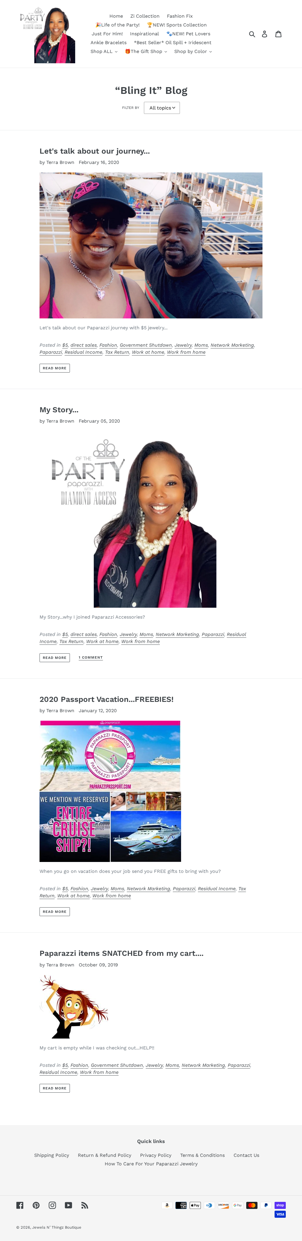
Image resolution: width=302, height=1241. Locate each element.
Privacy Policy (155, 1155)
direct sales (83, 345)
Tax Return (117, 352)
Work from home (186, 352)
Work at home (148, 352)
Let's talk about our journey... (95, 151)
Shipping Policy (51, 1155)
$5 (65, 345)
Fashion (108, 345)
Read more (55, 368)
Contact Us (246, 1155)
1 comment (91, 657)
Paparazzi (51, 352)
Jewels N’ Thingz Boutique (56, 1227)
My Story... (59, 409)
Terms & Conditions (202, 1155)
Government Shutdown (146, 345)
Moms (201, 345)
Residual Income (83, 352)
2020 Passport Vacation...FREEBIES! (107, 699)
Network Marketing (232, 345)
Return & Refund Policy (104, 1155)
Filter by (130, 108)
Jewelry (183, 345)
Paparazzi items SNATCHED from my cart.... (121, 953)
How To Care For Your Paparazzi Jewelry (151, 1164)
